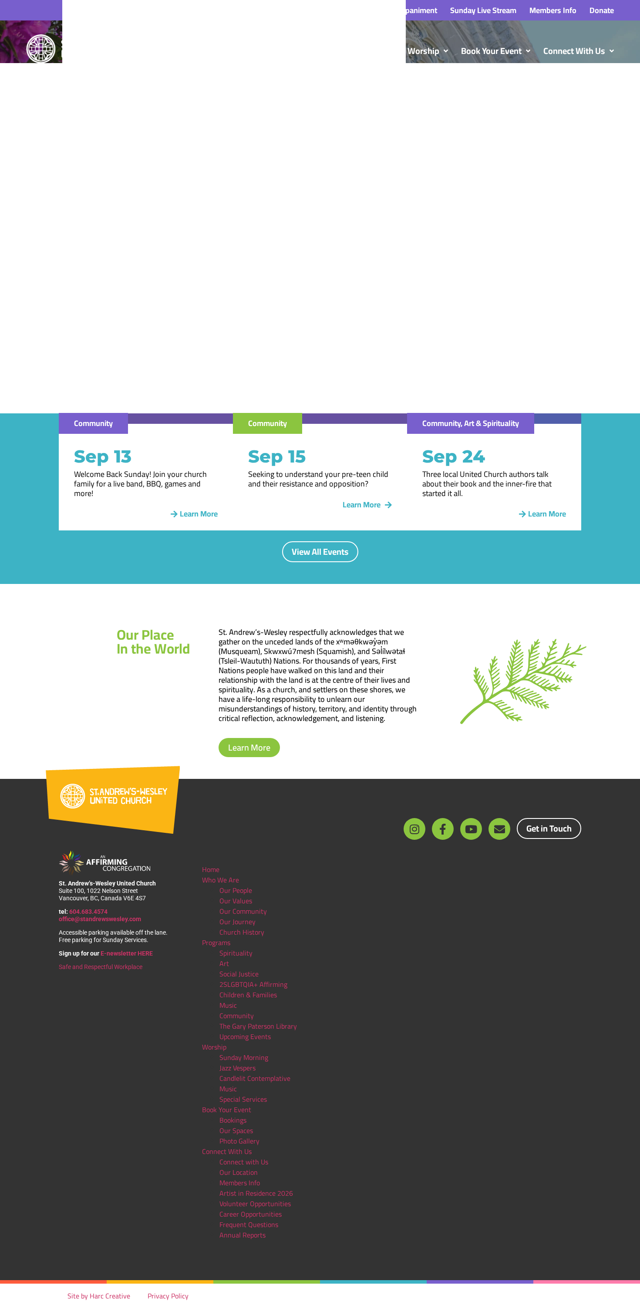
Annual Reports (242, 1234)
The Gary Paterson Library (258, 1026)
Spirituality (236, 952)
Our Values (235, 900)
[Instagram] (414, 829)
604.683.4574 (88, 911)
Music (228, 1005)
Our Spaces (236, 1130)
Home (210, 869)
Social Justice (239, 973)
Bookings (232, 1120)
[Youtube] (471, 829)
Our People (235, 890)
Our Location (238, 1172)
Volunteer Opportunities (255, 1203)
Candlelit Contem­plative (254, 1078)
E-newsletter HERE (127, 953)
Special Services (243, 1099)
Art (224, 963)
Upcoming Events (245, 1036)
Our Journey (237, 921)
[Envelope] (499, 829)
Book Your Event (226, 1109)
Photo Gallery (239, 1140)
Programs (216, 942)
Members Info (239, 1182)
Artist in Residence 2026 (256, 1193)
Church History (241, 932)
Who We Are (220, 879)
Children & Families (248, 994)
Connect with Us (243, 1161)
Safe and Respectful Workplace (101, 966)
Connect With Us (227, 1151)
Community (236, 1015)
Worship (214, 1046)
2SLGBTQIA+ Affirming (253, 984)
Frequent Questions (248, 1224)
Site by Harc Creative (98, 1295)
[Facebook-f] (443, 829)
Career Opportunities (250, 1214)
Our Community (243, 911)
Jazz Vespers (237, 1067)
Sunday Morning (243, 1057)
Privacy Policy (168, 1295)
